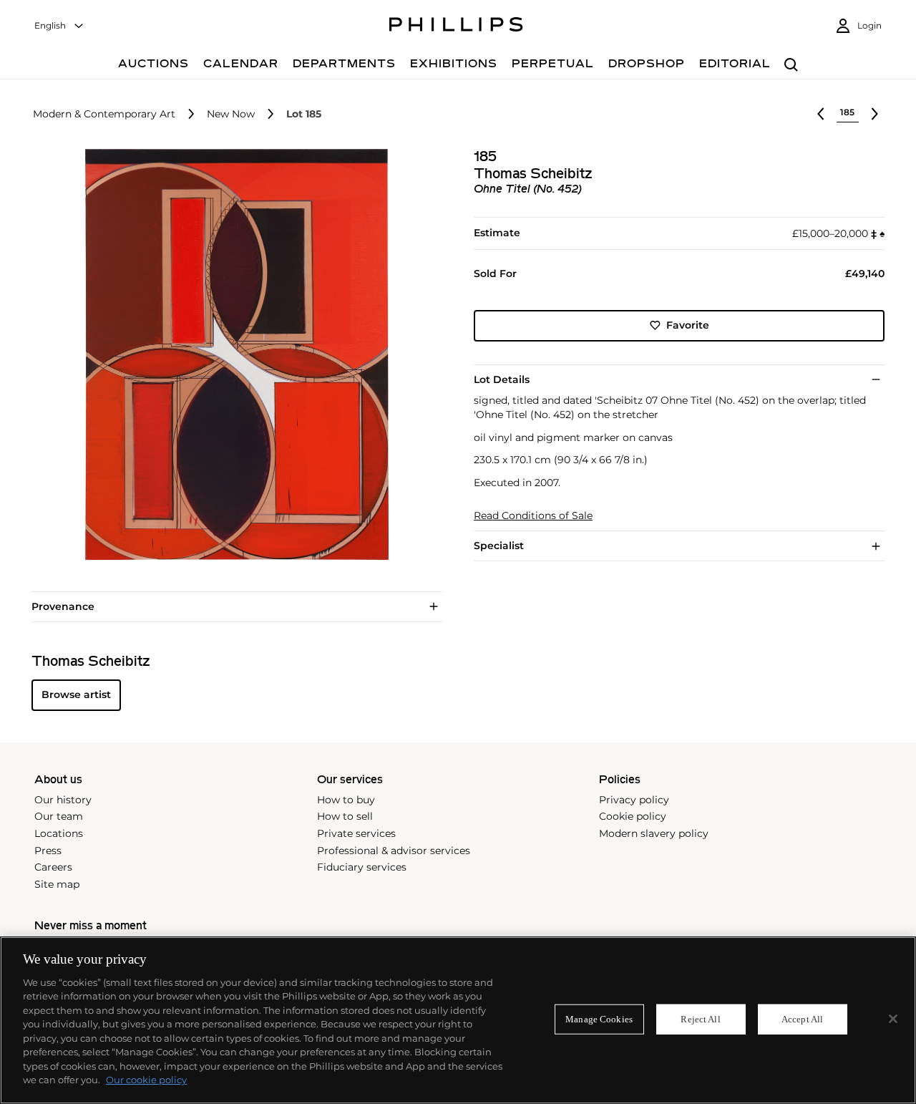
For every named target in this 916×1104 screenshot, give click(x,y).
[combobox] (59, 26)
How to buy (346, 799)
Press (48, 850)
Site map (56, 884)
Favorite (687, 325)
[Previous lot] (821, 114)
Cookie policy (632, 816)
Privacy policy (634, 799)
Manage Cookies (599, 1019)
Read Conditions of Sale (533, 516)
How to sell (345, 816)
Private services (356, 833)
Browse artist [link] (76, 694)
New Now (231, 114)
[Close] (893, 1019)
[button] (232, 354)
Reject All (700, 1019)
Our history (63, 799)
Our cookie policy (146, 1079)
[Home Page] (456, 26)
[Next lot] (874, 114)
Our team (58, 816)
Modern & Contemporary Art (104, 114)
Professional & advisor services (393, 850)
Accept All (802, 1019)
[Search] (791, 65)
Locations (58, 833)
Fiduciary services (361, 867)
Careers (53, 867)
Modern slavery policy (653, 833)
